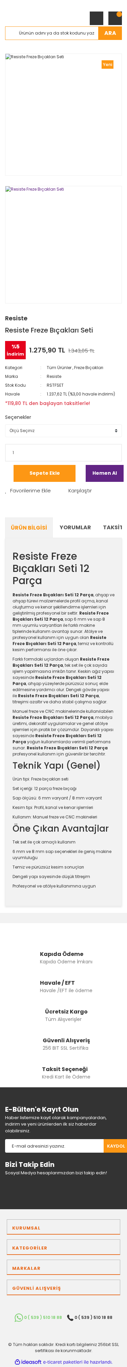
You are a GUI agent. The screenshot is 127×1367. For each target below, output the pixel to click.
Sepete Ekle (44, 473)
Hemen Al (104, 473)
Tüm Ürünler (59, 367)
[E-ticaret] (63, 1362)
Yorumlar (75, 527)
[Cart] (115, 18)
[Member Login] (96, 18)
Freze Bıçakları (88, 367)
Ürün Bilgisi (29, 528)
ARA (110, 33)
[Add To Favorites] (28, 491)
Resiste (16, 318)
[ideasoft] (28, 1362)
